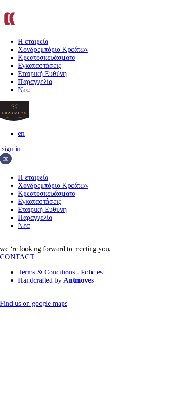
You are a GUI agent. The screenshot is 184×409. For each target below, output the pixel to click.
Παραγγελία (35, 81)
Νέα (24, 89)
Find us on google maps (33, 303)
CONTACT (17, 257)
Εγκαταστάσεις (39, 65)
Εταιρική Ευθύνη (42, 73)
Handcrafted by (56, 280)
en (21, 133)
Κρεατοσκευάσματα (46, 57)
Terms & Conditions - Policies (60, 272)
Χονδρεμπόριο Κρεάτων (53, 49)
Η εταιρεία (33, 41)
